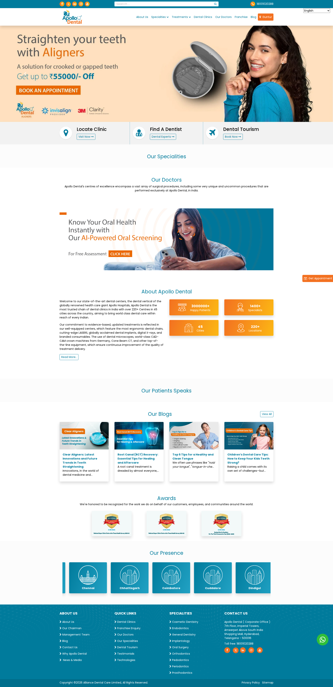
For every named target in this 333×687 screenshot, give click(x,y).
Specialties (158, 17)
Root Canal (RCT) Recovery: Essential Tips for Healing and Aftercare (138, 458)
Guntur (266, 17)
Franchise (241, 17)
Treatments (180, 17)
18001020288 (265, 4)
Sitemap (267, 682)
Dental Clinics (203, 17)
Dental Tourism (127, 646)
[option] (83, 576)
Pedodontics (180, 659)
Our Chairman (71, 627)
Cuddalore (208, 587)
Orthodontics (180, 653)
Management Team (75, 634)
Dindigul (250, 587)
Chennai (83, 587)
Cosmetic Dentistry (184, 621)
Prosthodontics (181, 672)
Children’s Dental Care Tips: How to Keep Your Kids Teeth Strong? (248, 458)
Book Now (231, 135)
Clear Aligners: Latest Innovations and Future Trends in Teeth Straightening (80, 460)
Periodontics (180, 665)
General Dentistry (183, 634)
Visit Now (84, 135)
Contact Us (69, 646)
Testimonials (125, 653)
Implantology (180, 640)
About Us (142, 17)
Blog (253, 17)
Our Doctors (223, 17)
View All (267, 413)
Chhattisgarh (125, 587)
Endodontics (180, 627)
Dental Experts (162, 135)
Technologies (125, 659)
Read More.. (69, 356)
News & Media (71, 659)
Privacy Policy (251, 682)
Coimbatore (166, 587)
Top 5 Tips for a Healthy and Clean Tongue (193, 456)
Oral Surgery (180, 646)
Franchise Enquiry (128, 627)
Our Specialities (127, 640)
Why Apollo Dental (74, 653)
